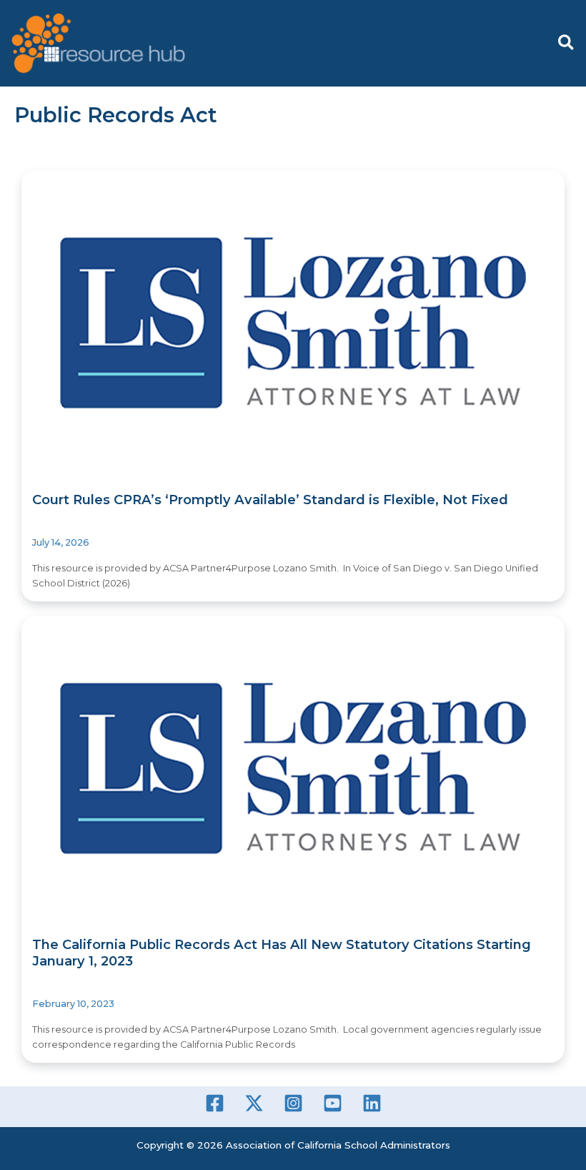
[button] (566, 43)
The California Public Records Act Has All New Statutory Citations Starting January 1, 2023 (281, 952)
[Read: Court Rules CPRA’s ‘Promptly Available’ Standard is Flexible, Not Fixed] (293, 322)
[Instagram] (293, 1103)
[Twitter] (254, 1103)
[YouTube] (332, 1103)
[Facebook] (214, 1103)
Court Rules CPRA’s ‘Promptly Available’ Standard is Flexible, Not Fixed (270, 499)
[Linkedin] (372, 1103)
